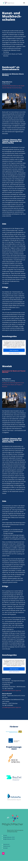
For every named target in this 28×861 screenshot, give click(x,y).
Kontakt (5, 848)
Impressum (6, 844)
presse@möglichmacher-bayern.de (11, 690)
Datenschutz (6, 846)
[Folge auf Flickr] (3, 853)
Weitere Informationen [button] (14, 353)
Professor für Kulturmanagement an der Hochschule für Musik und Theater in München (13, 384)
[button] (2, 858)
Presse (5, 835)
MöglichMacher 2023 (9, 837)
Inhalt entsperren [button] (14, 350)
